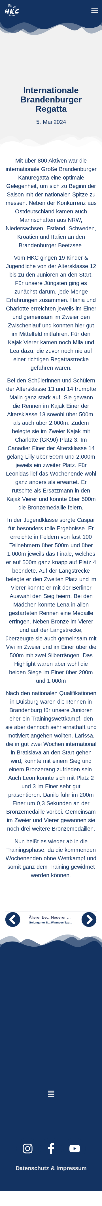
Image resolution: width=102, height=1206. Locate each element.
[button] (95, 10)
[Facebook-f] (51, 1149)
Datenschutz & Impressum (51, 1168)
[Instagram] (27, 1149)
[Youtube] (74, 1149)
